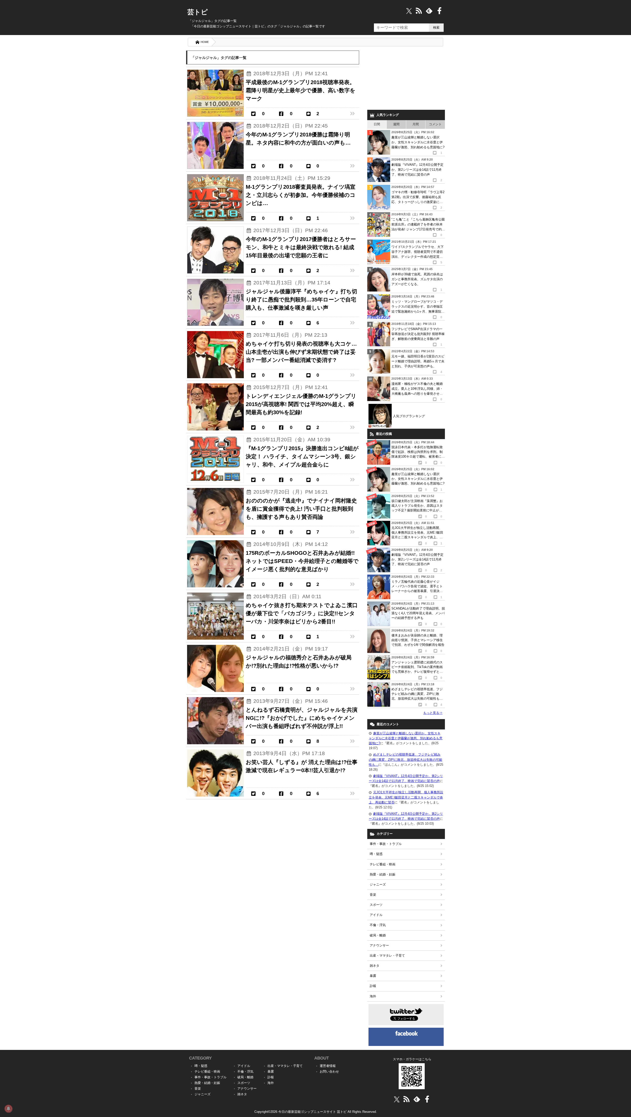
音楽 (373, 894)
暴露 (373, 976)
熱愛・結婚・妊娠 (382, 874)
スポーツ (376, 905)
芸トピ (197, 12)
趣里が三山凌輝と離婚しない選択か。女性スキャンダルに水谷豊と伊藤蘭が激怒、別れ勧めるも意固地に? (405, 738)
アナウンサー (379, 945)
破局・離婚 (378, 935)
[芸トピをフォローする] (409, 11)
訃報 (373, 986)
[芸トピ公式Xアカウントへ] (397, 1099)
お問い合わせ (329, 1071)
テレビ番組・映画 (382, 864)
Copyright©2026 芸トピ (315, 1112)
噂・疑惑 (376, 854)
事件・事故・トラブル (386, 844)
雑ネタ (374, 966)
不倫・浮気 (378, 925)
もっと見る (432, 713)
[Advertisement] (406, 79)
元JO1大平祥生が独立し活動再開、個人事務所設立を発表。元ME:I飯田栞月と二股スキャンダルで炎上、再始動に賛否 (406, 797)
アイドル (376, 915)
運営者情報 (328, 1066)
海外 (373, 996)
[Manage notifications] (8, 1109)
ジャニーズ (378, 884)
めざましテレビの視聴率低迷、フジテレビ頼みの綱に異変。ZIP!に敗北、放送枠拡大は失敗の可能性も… (405, 759)
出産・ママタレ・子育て (387, 955)
